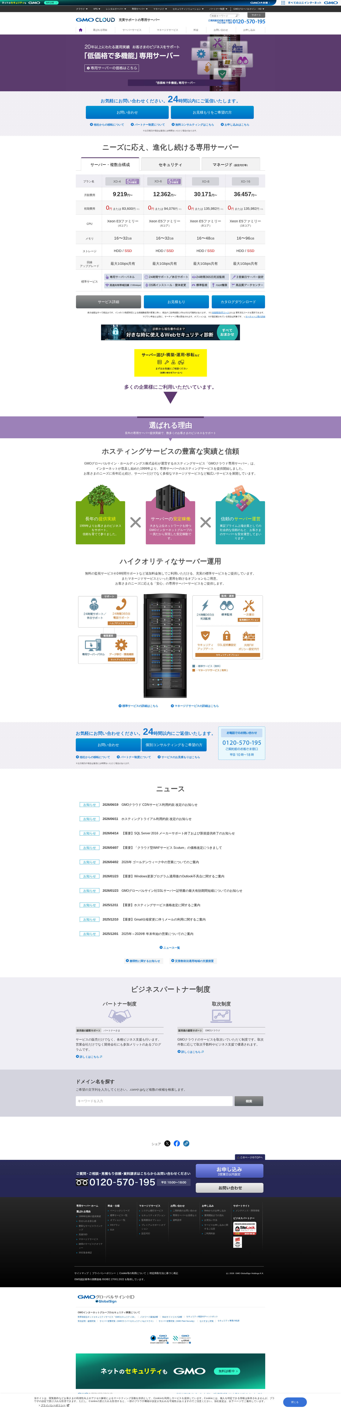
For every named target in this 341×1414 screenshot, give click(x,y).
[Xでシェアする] (167, 1143)
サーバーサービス (132, 30)
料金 (196, 30)
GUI (112, 1229)
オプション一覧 (117, 1220)
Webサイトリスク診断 (172, 1317)
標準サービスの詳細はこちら (140, 705)
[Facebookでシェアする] (177, 1143)
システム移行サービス (152, 1210)
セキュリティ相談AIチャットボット (202, 1316)
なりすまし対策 (207, 1321)
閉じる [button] (295, 1402)
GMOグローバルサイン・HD (247, 9)
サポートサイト (241, 1205)
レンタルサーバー (114, 9)
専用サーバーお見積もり (185, 1215)
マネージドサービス (167, 30)
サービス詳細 (108, 302)
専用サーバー (138, 9)
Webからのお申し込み (215, 1210)
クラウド (80, 9)
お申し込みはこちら (237, 124)
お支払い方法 (210, 1220)
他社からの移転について (109, 124)
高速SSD (83, 1234)
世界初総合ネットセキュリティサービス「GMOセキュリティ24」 (107, 1317)
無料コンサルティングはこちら (194, 124)
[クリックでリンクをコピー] (186, 1143)
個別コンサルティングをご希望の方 (174, 745)
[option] (170, 63)
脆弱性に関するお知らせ (145, 961)
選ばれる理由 (100, 30)
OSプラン (115, 1225)
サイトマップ (81, 1273)
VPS (95, 9)
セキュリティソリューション (187, 9)
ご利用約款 (209, 1233)
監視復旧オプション (151, 1220)
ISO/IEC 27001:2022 (113, 1279)
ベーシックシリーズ (120, 1210)
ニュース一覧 (171, 947)
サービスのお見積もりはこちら (180, 757)
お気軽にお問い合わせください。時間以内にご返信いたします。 (171, 100)
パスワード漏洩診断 (149, 1317)
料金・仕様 (114, 1205)
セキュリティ (170, 164)
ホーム (80, 30)
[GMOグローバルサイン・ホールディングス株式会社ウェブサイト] (106, 1302)
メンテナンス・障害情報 (247, 1210)
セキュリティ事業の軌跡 (228, 1321)
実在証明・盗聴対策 (87, 1321)
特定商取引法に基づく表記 (164, 1273)
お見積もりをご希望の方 (212, 112)
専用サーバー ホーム (87, 1205)
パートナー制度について (150, 124)
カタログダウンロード (238, 302)
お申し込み (249, 30)
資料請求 (177, 1220)
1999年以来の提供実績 (90, 1216)
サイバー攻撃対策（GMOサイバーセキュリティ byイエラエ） (127, 1321)
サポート (256, 15)
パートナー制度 (217, 9)
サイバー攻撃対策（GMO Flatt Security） (177, 1321)
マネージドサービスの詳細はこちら (197, 705)
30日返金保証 (85, 1252)
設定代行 (145, 1233)
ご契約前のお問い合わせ (185, 1210)
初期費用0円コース (220, 313)
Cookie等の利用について (132, 1273)
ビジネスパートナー (244, 1218)
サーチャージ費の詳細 (255, 316)
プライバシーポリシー (53, 1405)
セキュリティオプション (153, 1215)
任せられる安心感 (87, 1221)
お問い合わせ (221, 30)
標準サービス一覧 (118, 1215)
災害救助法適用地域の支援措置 (194, 961)
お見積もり (176, 302)
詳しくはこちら (90, 1056)
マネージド (158, 9)
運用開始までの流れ (214, 1215)
